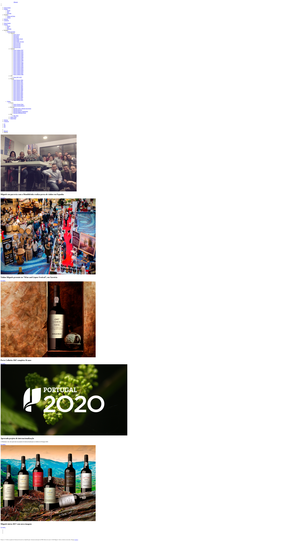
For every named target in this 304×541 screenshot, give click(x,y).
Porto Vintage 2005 (18, 94)
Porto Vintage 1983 (18, 87)
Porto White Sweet (18, 39)
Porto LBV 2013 (17, 77)
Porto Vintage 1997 (18, 91)
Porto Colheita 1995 (18, 66)
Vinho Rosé (13, 118)
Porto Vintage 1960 (18, 80)
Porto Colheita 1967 (18, 58)
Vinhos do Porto (11, 16)
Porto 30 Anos (17, 46)
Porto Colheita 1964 (18, 54)
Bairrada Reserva (17, 110)
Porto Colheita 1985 (18, 64)
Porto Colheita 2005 (18, 71)
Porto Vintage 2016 (18, 100)
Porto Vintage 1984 (18, 88)
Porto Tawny (16, 34)
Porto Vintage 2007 (18, 95)
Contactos (6, 20)
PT (4, 124)
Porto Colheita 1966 (18, 57)
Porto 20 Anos (17, 44)
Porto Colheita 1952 (18, 51)
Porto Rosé (16, 37)
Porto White (16, 40)
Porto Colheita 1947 (18, 50)
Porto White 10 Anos (18, 41)
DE (5, 125)
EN (5, 127)
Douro (8, 10)
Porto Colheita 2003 (18, 68)
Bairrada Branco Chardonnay (20, 111)
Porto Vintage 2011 (18, 98)
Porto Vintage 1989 (18, 90)
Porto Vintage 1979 (18, 84)
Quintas (6, 9)
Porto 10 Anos (17, 43)
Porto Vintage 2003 (18, 93)
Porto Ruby (16, 36)
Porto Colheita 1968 (18, 60)
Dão (8, 12)
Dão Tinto (15, 115)
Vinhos (9, 17)
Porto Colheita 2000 (18, 67)
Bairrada (9, 13)
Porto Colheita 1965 (18, 56)
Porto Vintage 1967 (18, 81)
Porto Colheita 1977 (18, 61)
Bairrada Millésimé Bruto (19, 113)
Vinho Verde (13, 117)
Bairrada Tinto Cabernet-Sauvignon (22, 108)
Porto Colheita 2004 (18, 70)
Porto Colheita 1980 (18, 63)
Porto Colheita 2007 (18, 73)
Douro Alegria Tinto (18, 104)
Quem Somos (7, 7)
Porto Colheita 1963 (18, 53)
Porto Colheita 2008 (18, 74)
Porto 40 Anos (17, 47)
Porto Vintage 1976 (18, 83)
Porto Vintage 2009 (18, 97)
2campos (76, 539)
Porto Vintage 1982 (18, 86)
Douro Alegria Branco (18, 105)
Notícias (6, 19)
